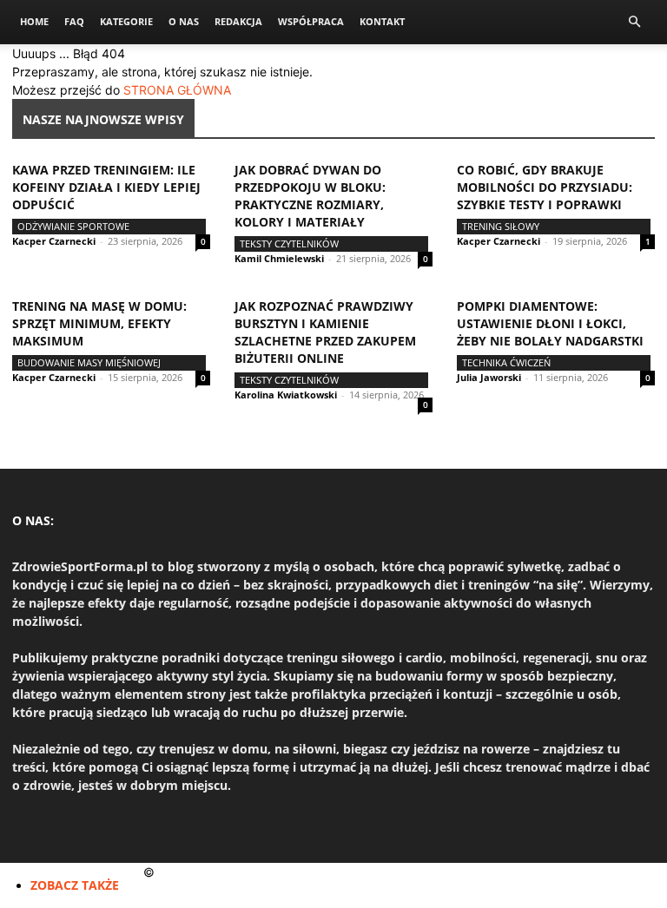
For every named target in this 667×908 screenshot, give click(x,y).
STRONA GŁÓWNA (177, 89)
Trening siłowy (500, 226)
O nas (183, 21)
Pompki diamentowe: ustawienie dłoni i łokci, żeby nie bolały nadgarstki (550, 323)
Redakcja (238, 21)
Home (34, 21)
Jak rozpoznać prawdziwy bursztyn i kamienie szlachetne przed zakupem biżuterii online (325, 332)
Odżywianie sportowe (73, 226)
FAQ (74, 21)
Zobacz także (74, 885)
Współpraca (311, 21)
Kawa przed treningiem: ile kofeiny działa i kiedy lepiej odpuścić (106, 187)
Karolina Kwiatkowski (285, 394)
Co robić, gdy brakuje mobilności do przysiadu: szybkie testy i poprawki (544, 187)
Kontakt (382, 21)
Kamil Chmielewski (279, 258)
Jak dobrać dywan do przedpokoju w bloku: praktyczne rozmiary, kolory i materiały (310, 195)
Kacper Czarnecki (54, 240)
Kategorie (126, 21)
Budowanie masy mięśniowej (89, 362)
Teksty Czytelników (289, 243)
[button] (634, 22)
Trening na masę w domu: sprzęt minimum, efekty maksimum (99, 323)
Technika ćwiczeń (506, 362)
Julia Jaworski (489, 377)
